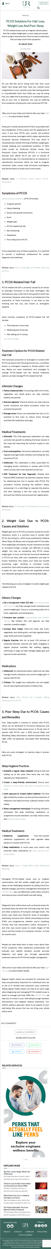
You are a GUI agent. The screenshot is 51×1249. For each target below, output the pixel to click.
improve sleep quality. (16, 819)
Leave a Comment (25, 1032)
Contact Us (18, 1232)
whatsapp (35, 1045)
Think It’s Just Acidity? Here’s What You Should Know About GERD (17, 1184)
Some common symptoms (13, 198)
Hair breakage (13, 339)
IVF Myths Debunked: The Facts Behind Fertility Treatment (16, 1208)
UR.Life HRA (7, 892)
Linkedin (18, 1051)
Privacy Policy (42, 1232)
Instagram (35, 1051)
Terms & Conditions (25, 1235)
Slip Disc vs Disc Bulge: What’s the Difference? (17, 1173)
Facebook (18, 1045)
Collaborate (30, 1232)
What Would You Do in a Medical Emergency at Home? (16, 1196)
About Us (7, 1232)
